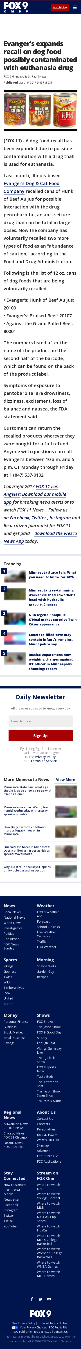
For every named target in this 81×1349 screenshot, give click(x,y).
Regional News (12, 1114)
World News (12, 923)
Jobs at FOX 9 (47, 1134)
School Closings (48, 927)
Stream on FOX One (47, 1175)
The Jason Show (49, 1027)
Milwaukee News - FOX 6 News (16, 1126)
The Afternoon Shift (47, 1084)
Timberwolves (14, 987)
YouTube (10, 1226)
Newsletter (12, 1199)
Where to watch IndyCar (48, 1228)
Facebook (11, 1205)
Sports (10, 959)
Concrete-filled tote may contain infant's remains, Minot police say (51, 639)
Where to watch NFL (48, 1187)
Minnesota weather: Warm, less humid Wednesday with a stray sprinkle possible (26, 810)
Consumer (11, 939)
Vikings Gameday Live (49, 1050)
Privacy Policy (45, 757)
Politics (9, 933)
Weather (45, 905)
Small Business (14, 1037)
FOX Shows (45, 1021)
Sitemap (43, 1145)
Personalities (46, 1129)
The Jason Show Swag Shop (49, 1093)
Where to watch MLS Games (48, 1274)
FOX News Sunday (11, 946)
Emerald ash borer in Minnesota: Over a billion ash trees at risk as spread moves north (27, 850)
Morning (45, 959)
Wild (7, 982)
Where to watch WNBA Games (48, 1264)
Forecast (43, 921)
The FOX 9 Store (49, 1101)
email (49, 1299)
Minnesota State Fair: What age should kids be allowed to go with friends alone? (28, 790)
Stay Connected (14, 1175)
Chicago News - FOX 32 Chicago (15, 1135)
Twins (8, 977)
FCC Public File (47, 1156)
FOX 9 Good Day (49, 1032)
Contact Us (45, 1118)
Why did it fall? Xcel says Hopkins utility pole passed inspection (27, 868)
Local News (12, 912)
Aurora (9, 1004)
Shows (43, 1015)
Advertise (43, 1151)
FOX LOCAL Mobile (12, 1192)
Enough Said (46, 1043)
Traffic (41, 941)
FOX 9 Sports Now (46, 1069)
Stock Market (13, 1032)
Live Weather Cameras (46, 934)
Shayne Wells (46, 966)
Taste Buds (45, 1076)
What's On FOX (48, 1140)
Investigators (13, 928)
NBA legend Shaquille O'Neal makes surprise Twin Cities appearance (53, 619)
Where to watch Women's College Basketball (49, 1253)
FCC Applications (49, 1161)
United (8, 998)
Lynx (7, 993)
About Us (46, 1112)
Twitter (9, 1215)
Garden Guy (45, 971)
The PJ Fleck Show (46, 1060)
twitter (40, 1299)
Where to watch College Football (49, 1196)
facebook (32, 1299)
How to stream (15, 1185)
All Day (42, 1037)
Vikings (9, 966)
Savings (9, 1043)
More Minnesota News (26, 779)
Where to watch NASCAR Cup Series (48, 1217)
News (42, 76)
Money (10, 1015)
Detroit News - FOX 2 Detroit (14, 1145)
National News (14, 917)
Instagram (11, 1210)
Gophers (10, 971)
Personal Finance (16, 1021)
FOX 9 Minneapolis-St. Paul (20, 76)
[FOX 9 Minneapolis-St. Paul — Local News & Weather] (17, 7)
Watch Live (60, 7)
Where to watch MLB (48, 1205)
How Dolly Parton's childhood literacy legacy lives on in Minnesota (25, 830)
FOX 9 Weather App (48, 914)
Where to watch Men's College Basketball (48, 1239)
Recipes (42, 977)
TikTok (9, 1221)
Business (10, 1027)
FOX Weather (46, 947)
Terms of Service (43, 761)
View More (65, 779)
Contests (43, 1124)
